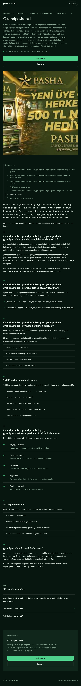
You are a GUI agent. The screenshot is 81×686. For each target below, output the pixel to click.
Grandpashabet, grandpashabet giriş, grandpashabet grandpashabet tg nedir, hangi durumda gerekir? (42, 171)
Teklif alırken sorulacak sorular (20, 187)
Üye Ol (40, 64)
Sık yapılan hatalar (16, 194)
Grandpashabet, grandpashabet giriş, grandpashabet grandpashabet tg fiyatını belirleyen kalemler (41, 182)
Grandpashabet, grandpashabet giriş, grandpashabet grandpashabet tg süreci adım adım (41, 191)
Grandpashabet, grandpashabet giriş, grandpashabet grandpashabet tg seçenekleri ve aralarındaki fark (40, 176)
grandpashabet (9, 3)
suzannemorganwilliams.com (68, 680)
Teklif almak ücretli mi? (13, 609)
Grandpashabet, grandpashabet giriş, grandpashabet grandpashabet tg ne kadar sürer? (35, 599)
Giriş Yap (72, 3)
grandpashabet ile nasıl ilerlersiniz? (22, 198)
